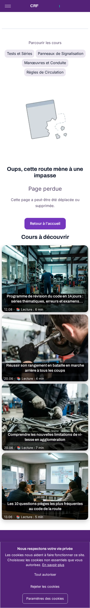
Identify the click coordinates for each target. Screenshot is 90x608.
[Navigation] (8, 6)
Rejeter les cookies (45, 586)
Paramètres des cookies (45, 598)
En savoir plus (53, 565)
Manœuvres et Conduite (45, 62)
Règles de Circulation (45, 72)
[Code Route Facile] (45, 6)
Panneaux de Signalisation (60, 53)
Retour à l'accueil (45, 223)
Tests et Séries (19, 53)
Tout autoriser (45, 574)
